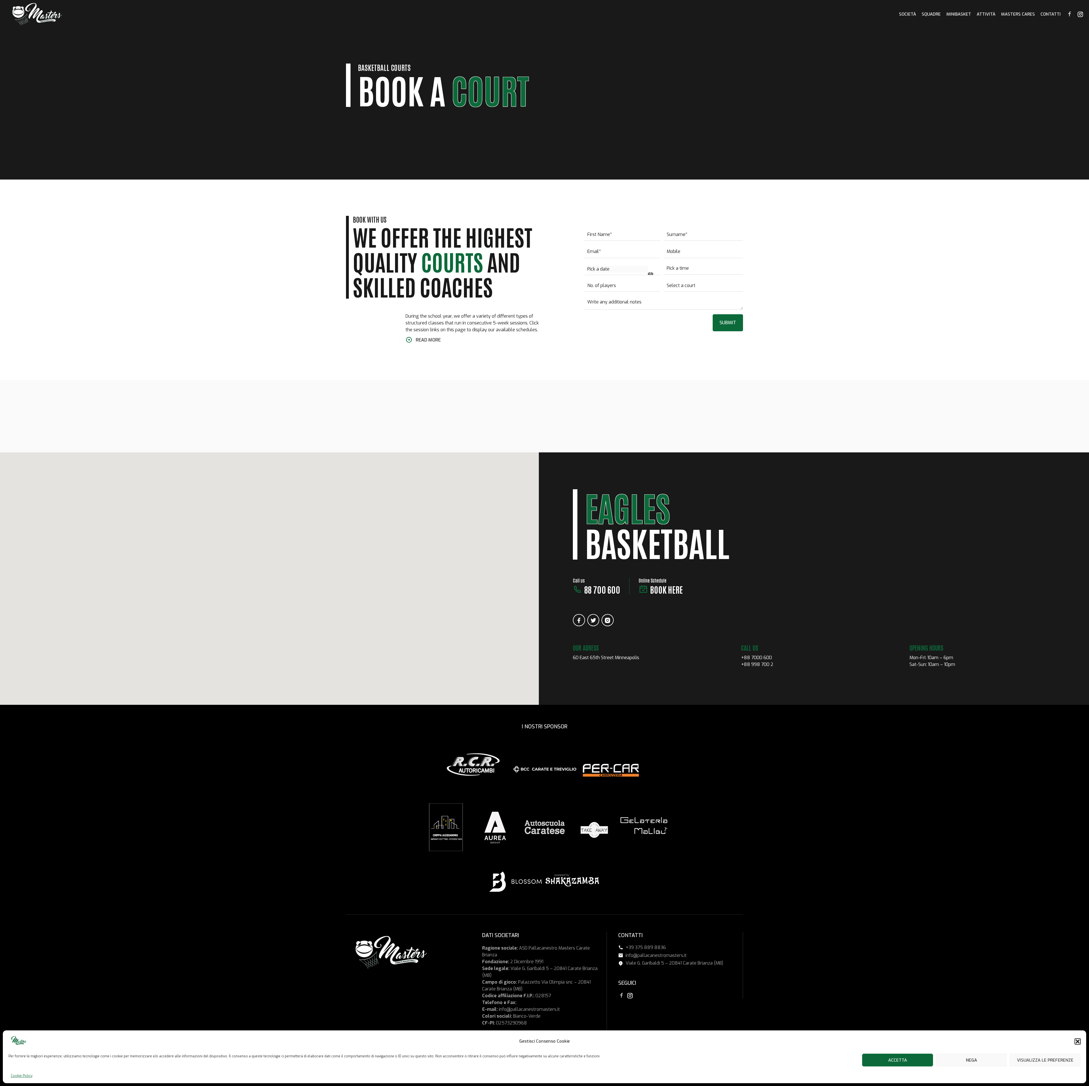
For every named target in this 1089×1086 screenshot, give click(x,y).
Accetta (897, 1060)
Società (907, 14)
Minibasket (958, 14)
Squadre (931, 14)
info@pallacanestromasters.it (529, 1009)
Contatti (1051, 14)
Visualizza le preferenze (1045, 1060)
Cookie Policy (21, 1076)
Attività (986, 14)
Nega (971, 1060)
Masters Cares (1018, 14)
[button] (1077, 1041)
